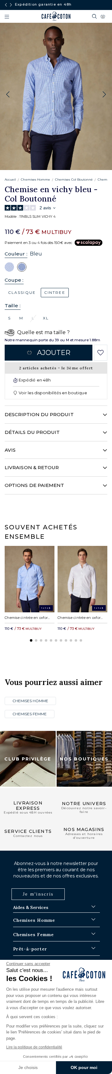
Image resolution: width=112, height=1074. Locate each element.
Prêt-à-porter (30, 949)
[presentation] (5, 5)
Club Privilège (27, 758)
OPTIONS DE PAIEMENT (34, 485)
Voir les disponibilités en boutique (52, 392)
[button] (104, 94)
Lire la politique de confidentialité (34, 1047)
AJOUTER (54, 352)
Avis (10, 450)
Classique (22, 292)
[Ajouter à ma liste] (101, 353)
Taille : (13, 306)
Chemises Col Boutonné (74, 179)
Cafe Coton (56, 16)
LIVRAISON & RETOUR (32, 467)
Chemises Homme (35, 179)
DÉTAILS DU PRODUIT (32, 432)
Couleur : (16, 254)
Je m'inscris (38, 894)
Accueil (10, 179)
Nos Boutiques (84, 758)
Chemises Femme (29, 714)
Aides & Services (30, 907)
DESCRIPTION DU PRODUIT (39, 414)
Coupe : (14, 280)
